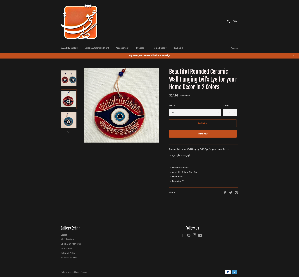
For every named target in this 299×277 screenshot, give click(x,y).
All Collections (67, 239)
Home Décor (159, 48)
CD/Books (178, 48)
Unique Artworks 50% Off (97, 48)
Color (172, 105)
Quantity (227, 105)
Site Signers (82, 272)
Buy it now (203, 134)
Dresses (140, 48)
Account (234, 48)
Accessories (122, 48)
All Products (66, 248)
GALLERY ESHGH (69, 48)
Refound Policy (68, 253)
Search (64, 235)
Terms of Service (68, 257)
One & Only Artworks (71, 244)
